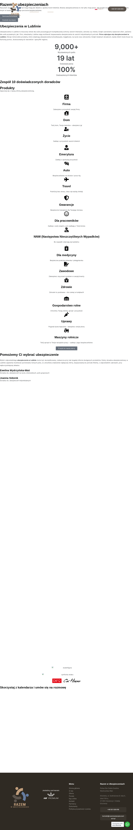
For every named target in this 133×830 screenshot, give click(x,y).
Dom (66, 120)
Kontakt (92, 9)
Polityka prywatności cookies (80, 809)
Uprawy (66, 321)
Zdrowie (66, 287)
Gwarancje (66, 204)
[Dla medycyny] (66, 248)
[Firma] (66, 97)
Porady (85, 9)
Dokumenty (77, 9)
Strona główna (34, 9)
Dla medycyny (66, 255)
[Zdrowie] (66, 280)
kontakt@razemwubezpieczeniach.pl (113, 817)
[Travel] (66, 179)
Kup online (59, 9)
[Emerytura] (66, 147)
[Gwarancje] (66, 197)
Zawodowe (66, 271)
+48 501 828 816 (117, 9)
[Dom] (66, 113)
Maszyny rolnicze (67, 337)
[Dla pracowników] (66, 213)
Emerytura (66, 154)
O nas (43, 9)
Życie (66, 135)
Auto (66, 170)
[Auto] (66, 163)
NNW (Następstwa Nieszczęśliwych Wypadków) (66, 236)
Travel (66, 186)
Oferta (50, 9)
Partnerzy (68, 9)
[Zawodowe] (66, 264)
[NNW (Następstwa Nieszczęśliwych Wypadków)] (66, 229)
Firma (66, 104)
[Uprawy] (66, 314)
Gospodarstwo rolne (66, 305)
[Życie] (66, 129)
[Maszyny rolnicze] (66, 330)
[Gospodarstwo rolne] (66, 298)
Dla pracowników (66, 220)
